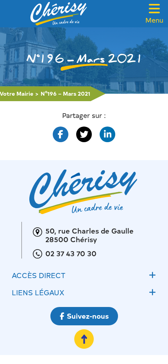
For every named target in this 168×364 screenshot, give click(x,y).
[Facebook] (60, 134)
